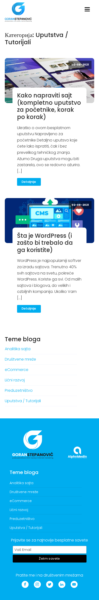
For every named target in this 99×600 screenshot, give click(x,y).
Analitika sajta (18, 349)
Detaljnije (29, 182)
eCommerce (16, 369)
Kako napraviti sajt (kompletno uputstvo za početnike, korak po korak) (49, 106)
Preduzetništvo (19, 390)
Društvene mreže (20, 359)
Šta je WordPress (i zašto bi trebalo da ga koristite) (45, 243)
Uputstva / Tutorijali (23, 401)
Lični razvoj (15, 380)
